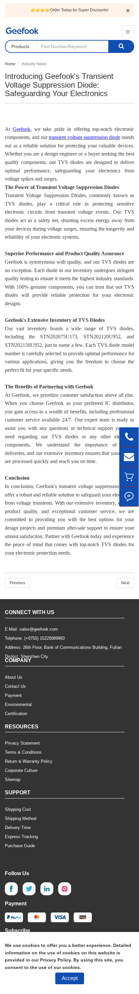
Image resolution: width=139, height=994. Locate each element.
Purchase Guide (20, 845)
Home (10, 64)
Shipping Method (20, 818)
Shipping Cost (18, 809)
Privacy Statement (22, 743)
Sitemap (12, 779)
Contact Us (15, 686)
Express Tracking (21, 836)
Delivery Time (18, 827)
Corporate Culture (21, 770)
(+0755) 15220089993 (44, 638)
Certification (16, 713)
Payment (13, 695)
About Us (13, 677)
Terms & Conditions (23, 752)
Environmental (18, 704)
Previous (17, 583)
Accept (70, 978)
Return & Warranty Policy (28, 761)
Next (125, 583)
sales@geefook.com (38, 629)
